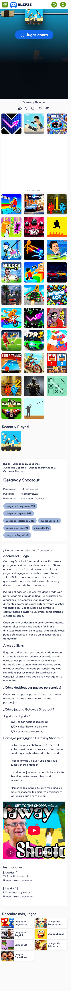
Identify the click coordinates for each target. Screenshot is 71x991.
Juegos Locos (49, 520)
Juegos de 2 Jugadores (26, 463)
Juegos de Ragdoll (17, 535)
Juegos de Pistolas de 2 (42, 467)
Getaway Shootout (14, 471)
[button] (34, 15)
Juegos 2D (41, 527)
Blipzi (6, 463)
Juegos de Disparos (14, 467)
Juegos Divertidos (17, 527)
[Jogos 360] (23, 5)
